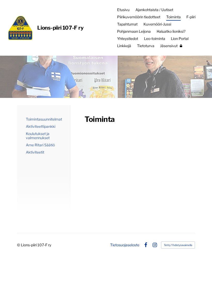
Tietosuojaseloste (124, 245)
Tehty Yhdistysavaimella (178, 245)
